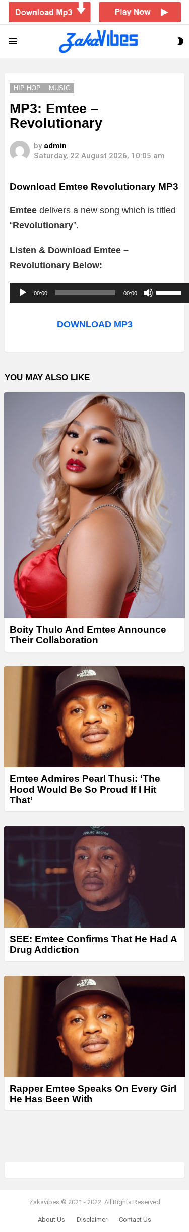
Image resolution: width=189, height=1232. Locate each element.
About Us (51, 1219)
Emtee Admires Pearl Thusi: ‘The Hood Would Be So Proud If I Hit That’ (85, 789)
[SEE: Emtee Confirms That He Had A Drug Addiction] (94, 877)
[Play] (23, 293)
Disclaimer (92, 1219)
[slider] (170, 292)
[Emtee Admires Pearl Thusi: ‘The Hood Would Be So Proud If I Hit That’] (94, 717)
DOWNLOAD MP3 (95, 324)
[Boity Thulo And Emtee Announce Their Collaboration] (94, 505)
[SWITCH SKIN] (180, 41)
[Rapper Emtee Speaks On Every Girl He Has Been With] (94, 1026)
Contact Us (135, 1219)
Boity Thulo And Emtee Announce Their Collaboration (88, 634)
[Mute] (148, 293)
